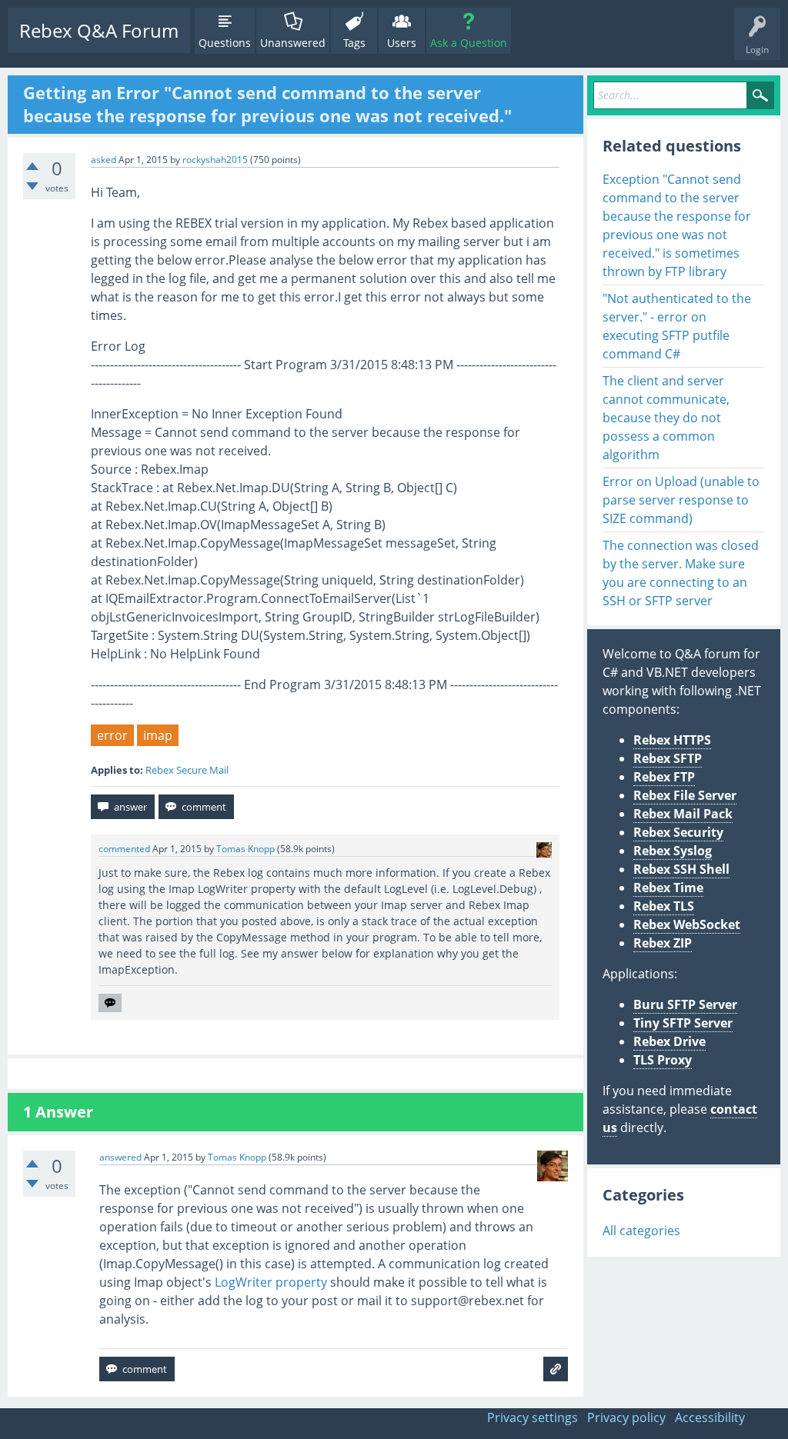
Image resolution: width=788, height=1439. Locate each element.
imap (157, 735)
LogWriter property (271, 1282)
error (112, 735)
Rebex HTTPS (672, 739)
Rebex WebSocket (686, 924)
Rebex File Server (684, 795)
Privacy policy (626, 1417)
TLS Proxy (662, 1059)
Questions (225, 42)
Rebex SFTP (667, 758)
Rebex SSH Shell (681, 869)
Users (401, 42)
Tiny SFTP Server (683, 1022)
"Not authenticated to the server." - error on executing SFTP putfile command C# (677, 326)
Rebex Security (678, 832)
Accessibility (710, 1417)
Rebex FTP (664, 776)
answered (120, 1157)
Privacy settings (532, 1417)
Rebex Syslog (672, 850)
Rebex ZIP (662, 942)
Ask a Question (468, 42)
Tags (354, 42)
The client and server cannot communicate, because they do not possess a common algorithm (666, 417)
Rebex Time (668, 887)
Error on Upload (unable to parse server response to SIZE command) (681, 500)
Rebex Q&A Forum (99, 30)
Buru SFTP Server (685, 1004)
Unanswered (293, 42)
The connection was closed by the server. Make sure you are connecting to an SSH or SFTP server (681, 573)
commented (124, 848)
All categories (641, 1230)
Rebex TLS (663, 906)
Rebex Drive (669, 1041)
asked (103, 159)
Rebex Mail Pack (683, 813)
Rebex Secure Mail (187, 770)
